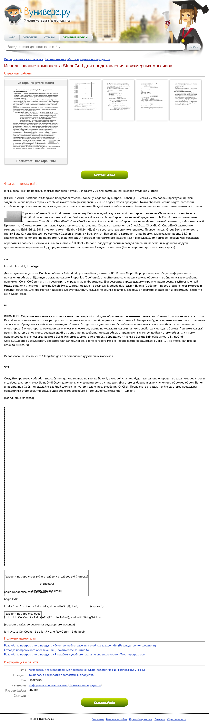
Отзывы (49, 37)
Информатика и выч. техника (23, 59)
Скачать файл (104, 174)
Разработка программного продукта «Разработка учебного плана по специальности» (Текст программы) (74, 654)
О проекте (30, 37)
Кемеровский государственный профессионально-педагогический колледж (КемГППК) (87, 669)
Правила (160, 719)
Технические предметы (85, 685)
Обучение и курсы (75, 37)
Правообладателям (140, 719)
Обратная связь (176, 719)
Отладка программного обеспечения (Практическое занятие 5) (46, 650)
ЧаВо (12, 37)
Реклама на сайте (116, 719)
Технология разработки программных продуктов (77, 59)
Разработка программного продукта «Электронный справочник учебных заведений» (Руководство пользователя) (80, 645)
